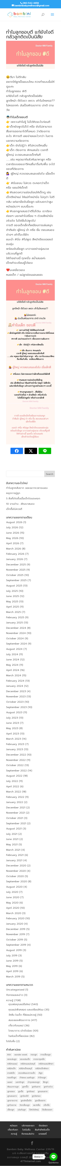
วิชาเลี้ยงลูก (25, 1105)
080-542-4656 (31, 3)
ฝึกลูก (45, 1082)
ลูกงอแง (11, 1091)
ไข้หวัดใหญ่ (34, 1109)
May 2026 (12, 538)
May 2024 (12, 665)
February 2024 (15, 681)
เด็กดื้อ (47, 1105)
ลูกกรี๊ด (25, 1086)
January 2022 (14, 802)
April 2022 (12, 786)
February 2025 (15, 617)
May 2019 (12, 966)
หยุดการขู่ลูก (13, 493)
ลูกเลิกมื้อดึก (26, 1100)
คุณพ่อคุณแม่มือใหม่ (19, 1004)
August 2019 (14, 950)
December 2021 (15, 807)
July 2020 (12, 892)
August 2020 (14, 887)
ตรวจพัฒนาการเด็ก (26, 1073)
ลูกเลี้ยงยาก (40, 1100)
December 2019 (15, 929)
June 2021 (12, 839)
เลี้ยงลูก (10, 1109)
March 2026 (13, 549)
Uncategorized (15, 990)
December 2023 (16, 691)
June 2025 (12, 596)
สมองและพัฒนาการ (19, 1020)
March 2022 (13, 792)
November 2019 (15, 934)
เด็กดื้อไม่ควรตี (14, 509)
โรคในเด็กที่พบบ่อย (18, 1036)
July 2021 (11, 834)
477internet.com (30, 1161)
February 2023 (15, 744)
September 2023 (16, 707)
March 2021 (13, 850)
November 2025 (15, 570)
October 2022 (15, 765)
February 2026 (15, 554)
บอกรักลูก (20, 1082)
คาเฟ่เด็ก (11, 1073)
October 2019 (14, 940)
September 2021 (16, 823)
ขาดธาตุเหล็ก (39, 1059)
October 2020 (15, 876)
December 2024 (16, 628)
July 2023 (12, 718)
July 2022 (12, 781)
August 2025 (14, 586)
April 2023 (12, 734)
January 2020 (14, 924)
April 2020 (12, 908)
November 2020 (16, 871)
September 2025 (16, 580)
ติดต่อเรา (43, 1125)
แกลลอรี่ (43, 1133)
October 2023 (15, 702)
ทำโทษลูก (42, 1077)
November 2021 (15, 813)
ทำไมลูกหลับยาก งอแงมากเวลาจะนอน (27, 488)
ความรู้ (9, 1000)
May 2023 (12, 728)
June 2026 (12, 533)
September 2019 (16, 945)
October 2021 (14, 818)
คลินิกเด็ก (11, 1068)
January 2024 (14, 686)
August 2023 (14, 712)
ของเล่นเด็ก (25, 1059)
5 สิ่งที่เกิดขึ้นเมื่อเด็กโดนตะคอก (23, 498)
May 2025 (12, 601)
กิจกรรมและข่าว (14, 995)
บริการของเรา (28, 1125)
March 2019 (13, 977)
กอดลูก (34, 1054)
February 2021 (15, 855)
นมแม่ (9, 1082)
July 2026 (12, 527)
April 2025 (12, 607)
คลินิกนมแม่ (12, 1063)
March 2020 (13, 913)
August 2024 (14, 649)
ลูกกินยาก (36, 1086)
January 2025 (14, 623)
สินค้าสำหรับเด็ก (42, 1129)
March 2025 (13, 612)
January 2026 (14, 559)
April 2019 (12, 971)
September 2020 (16, 881)
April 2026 (12, 543)
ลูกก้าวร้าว (48, 1086)
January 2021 (14, 860)
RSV (9, 1054)
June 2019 (12, 961)
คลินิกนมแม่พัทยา (46, 1063)
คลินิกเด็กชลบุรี (25, 1068)
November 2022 (16, 760)
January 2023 (14, 749)
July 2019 (11, 955)
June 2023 (12, 723)
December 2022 (16, 755)
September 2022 (16, 771)
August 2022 (14, 776)
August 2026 (14, 522)
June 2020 (12, 897)
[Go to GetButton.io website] (53, 1163)
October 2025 (14, 575)
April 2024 (12, 670)
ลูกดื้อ (20, 1091)
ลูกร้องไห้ (24, 1096)
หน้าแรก (13, 1125)
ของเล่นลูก (12, 1059)
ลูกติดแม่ (30, 1091)
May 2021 (12, 844)
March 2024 (13, 675)
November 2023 (16, 696)
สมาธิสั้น (36, 1105)
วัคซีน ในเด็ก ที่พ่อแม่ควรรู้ (22, 1015)
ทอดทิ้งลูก (11, 1077)
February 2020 (15, 918)
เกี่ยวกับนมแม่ (15, 1025)
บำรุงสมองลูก (34, 1082)
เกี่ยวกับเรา (13, 1129)
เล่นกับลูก (22, 1109)
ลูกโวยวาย (11, 1105)
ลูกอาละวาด (12, 1100)
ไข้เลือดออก (47, 1109)
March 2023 (13, 739)
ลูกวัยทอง (36, 1096)
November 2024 (16, 633)
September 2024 (16, 644)
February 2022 (15, 797)
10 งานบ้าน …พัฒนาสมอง (20, 504)
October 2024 (15, 638)
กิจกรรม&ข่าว (27, 1133)
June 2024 (12, 659)
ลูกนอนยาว (12, 1096)
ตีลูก (41, 1073)
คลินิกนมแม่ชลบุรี (28, 1063)
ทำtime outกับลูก (27, 1077)
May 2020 (12, 903)
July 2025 (12, 591)
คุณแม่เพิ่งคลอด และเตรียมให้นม (25, 1010)
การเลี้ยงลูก (46, 1054)
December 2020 (16, 866)
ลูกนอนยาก (43, 1091)
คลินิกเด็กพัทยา (42, 1068)
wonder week (20, 1054)
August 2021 (14, 829)
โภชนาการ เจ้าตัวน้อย (20, 1031)
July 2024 (12, 654)
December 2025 (16, 564)
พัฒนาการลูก (13, 1086)
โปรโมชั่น (10, 1041)
